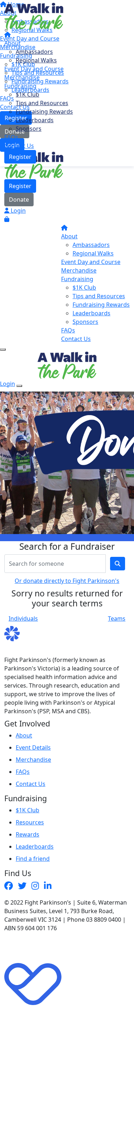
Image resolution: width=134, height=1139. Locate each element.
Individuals (23, 618)
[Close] (19, 386)
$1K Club (27, 94)
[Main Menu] (3, 349)
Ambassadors (34, 52)
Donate (19, 199)
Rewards (27, 834)
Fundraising (20, 86)
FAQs (11, 137)
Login (17, 210)
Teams (116, 618)
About (12, 43)
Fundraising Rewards (44, 111)
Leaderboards (35, 120)
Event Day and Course (34, 69)
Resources (30, 822)
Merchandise (22, 77)
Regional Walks (36, 60)
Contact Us (19, 146)
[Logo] (33, 16)
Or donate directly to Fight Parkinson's (67, 581)
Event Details (33, 747)
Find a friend (33, 859)
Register (20, 157)
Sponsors (28, 129)
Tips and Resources (42, 103)
